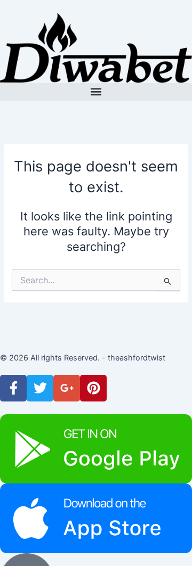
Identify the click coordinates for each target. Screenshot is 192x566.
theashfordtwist (136, 358)
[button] (96, 92)
